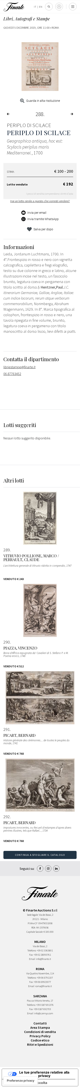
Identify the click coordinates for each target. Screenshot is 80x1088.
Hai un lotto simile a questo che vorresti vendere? (40, 201)
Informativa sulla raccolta (26, 1083)
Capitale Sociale (34, 931)
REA (33, 927)
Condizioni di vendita (40, 1032)
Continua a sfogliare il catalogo (40, 854)
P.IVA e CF (33, 923)
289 (6, 550)
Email (32, 959)
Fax (31, 954)
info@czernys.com (43, 1013)
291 (6, 729)
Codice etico (40, 1040)
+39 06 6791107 (45, 977)
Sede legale (32, 914)
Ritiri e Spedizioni (40, 1044)
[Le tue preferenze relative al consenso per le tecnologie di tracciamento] (20, 1081)
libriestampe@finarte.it (19, 367)
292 (6, 817)
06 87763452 (12, 374)
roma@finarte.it (43, 986)
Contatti (40, 1023)
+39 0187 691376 (45, 1004)
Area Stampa (40, 1027)
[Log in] (59, 6)
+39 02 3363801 (45, 950)
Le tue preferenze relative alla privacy (44, 1074)
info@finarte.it (43, 959)
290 (6, 642)
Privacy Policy (40, 1036)
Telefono (31, 950)
